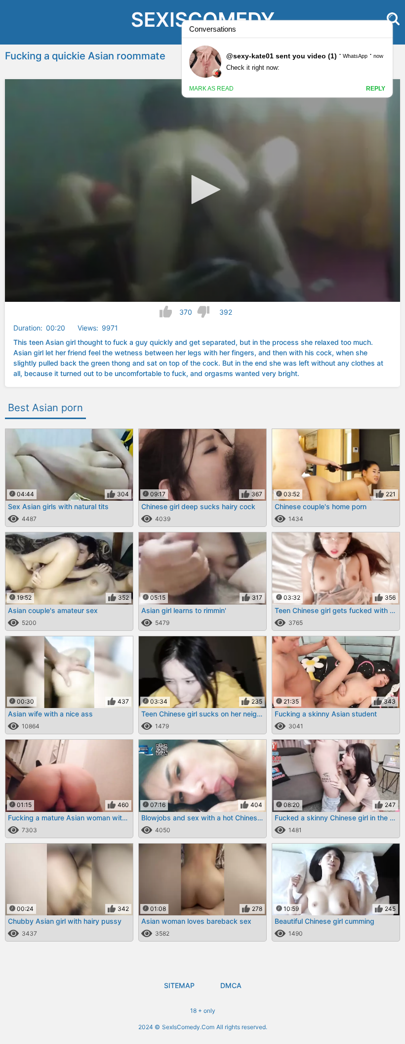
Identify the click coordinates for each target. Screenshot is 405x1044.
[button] (202, 189)
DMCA (231, 985)
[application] (202, 190)
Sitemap (179, 985)
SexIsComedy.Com (188, 1027)
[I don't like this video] (203, 312)
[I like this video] (166, 312)
